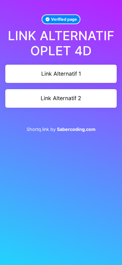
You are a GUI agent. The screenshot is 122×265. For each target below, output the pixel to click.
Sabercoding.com (76, 129)
